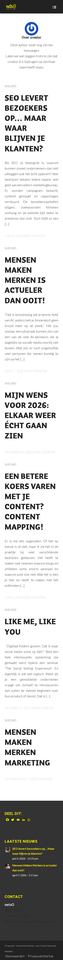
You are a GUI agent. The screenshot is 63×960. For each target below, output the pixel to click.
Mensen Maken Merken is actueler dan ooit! (25, 281)
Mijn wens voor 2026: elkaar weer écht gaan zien (30, 416)
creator (39, 236)
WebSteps (9, 951)
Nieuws (10, 86)
